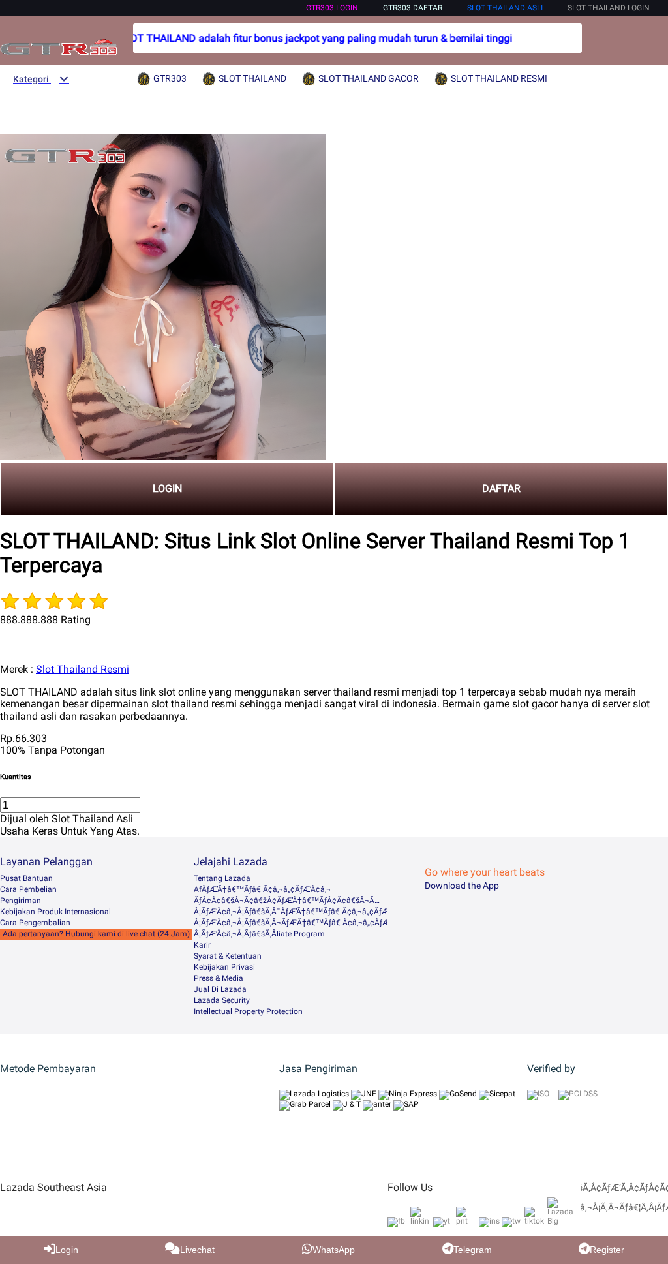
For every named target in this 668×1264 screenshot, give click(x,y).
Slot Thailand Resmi (82, 669)
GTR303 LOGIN (332, 7)
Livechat (197, 1249)
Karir (202, 944)
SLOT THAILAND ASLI (505, 7)
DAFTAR (501, 488)
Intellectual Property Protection (248, 1011)
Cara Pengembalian (35, 922)
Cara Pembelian (28, 889)
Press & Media (218, 978)
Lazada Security (222, 1000)
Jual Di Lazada (220, 989)
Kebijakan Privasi (224, 967)
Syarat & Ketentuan (228, 956)
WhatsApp (333, 1249)
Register (607, 1249)
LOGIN (167, 488)
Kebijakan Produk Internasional (55, 911)
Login (66, 1249)
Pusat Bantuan (26, 878)
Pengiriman (20, 900)
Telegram (472, 1249)
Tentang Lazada (222, 878)
